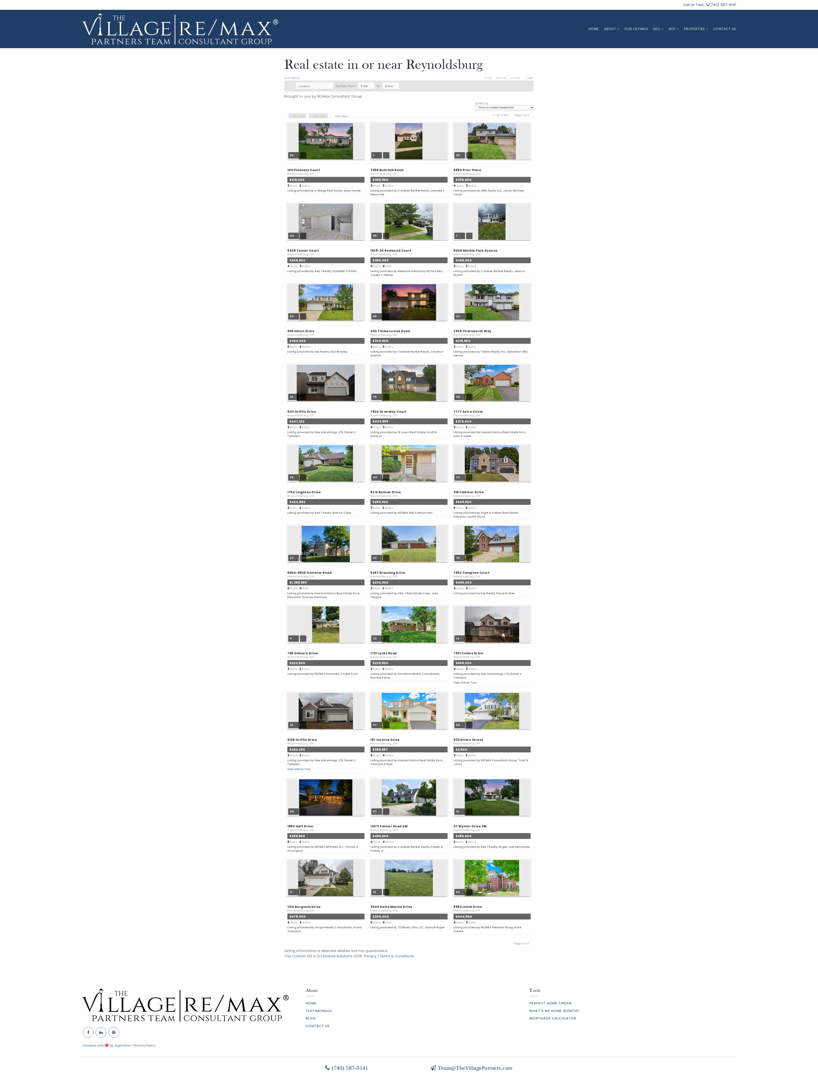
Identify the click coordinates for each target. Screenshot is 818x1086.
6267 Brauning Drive (387, 574)
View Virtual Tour (465, 682)
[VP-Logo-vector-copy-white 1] (180, 28)
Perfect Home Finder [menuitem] (550, 1003)
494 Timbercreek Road (390, 333)
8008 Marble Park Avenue (476, 252)
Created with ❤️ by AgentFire (106, 1045)
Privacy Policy (145, 1045)
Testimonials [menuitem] (319, 1010)
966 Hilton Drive (300, 333)
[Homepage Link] (185, 1004)
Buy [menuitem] (672, 28)
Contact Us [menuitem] (724, 28)
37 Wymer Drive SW (470, 828)
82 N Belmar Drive (385, 494)
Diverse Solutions (338, 956)
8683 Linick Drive (468, 909)
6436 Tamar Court (303, 252)
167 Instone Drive (385, 742)
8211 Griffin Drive (301, 413)
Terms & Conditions (397, 956)
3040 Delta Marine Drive (391, 909)
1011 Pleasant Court (303, 172)
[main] (409, 503)
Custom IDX (302, 956)
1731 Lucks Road (383, 655)
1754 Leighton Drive (304, 494)
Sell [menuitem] (657, 28)
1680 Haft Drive (300, 828)
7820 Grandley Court (388, 413)
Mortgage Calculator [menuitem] (552, 1018)
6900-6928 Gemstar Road (309, 574)
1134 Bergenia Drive (304, 909)
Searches (501, 77)
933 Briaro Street (468, 742)
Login (530, 77)
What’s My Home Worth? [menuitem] (554, 1010)
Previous (512, 115)
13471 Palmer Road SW (389, 828)
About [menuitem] (610, 28)
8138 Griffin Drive (302, 742)
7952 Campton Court (472, 574)
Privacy (370, 956)
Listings (515, 77)
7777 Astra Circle (468, 413)
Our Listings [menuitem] (636, 28)
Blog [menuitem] (311, 1018)
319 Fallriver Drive (469, 494)
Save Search (292, 77)
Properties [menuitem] (695, 28)
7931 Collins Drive (468, 655)
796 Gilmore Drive (302, 655)
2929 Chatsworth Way (472, 333)
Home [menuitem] (593, 28)
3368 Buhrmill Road (386, 172)
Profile (488, 77)
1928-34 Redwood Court (390, 252)
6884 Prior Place (467, 172)
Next (532, 115)
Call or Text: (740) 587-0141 (709, 4)
